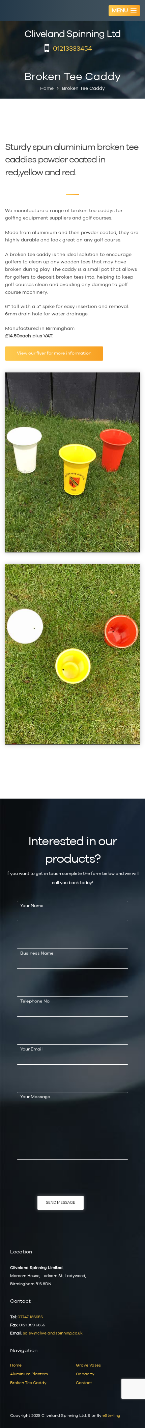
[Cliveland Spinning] (72, 34)
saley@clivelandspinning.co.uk (53, 1333)
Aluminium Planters (29, 1374)
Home (47, 88)
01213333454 (72, 48)
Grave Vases (88, 1365)
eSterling (111, 1415)
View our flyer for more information (54, 353)
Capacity (85, 1374)
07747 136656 (30, 1317)
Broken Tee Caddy (28, 1382)
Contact (84, 1382)
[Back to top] (130, 1413)
